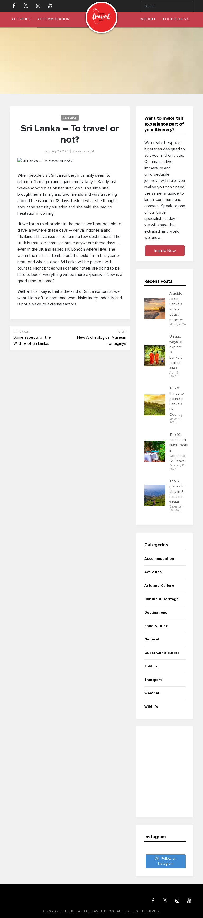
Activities (153, 572)
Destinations (155, 612)
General (70, 117)
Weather (152, 693)
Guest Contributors (161, 653)
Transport (153, 679)
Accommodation (159, 558)
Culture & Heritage (161, 599)
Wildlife (151, 706)
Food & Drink (156, 626)
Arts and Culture (159, 585)
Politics (151, 666)
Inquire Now (165, 250)
